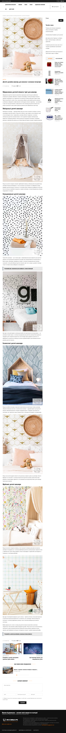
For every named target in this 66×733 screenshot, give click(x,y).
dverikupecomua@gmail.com (48, 725)
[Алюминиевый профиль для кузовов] (49, 73)
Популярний (59, 58)
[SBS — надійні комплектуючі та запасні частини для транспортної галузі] (49, 117)
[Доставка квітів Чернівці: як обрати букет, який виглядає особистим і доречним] (49, 81)
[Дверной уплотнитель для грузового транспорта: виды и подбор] (49, 100)
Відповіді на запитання (25, 730)
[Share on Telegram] (17, 86)
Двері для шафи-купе (7, 724)
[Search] (63, 6)
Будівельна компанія (40, 4)
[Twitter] (58, 1)
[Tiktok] (63, 1)
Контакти (36, 730)
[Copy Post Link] (18, 86)
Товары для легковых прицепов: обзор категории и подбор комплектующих (53, 29)
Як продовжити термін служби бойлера (58, 109)
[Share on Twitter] (13, 86)
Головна (4, 15)
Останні (50, 58)
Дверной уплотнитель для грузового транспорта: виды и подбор (59, 100)
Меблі (26, 4)
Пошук (47, 18)
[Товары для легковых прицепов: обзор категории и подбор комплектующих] (49, 64)
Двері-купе (11, 9)
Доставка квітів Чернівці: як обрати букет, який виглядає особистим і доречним (54, 40)
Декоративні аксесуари (10, 4)
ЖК (6, 9)
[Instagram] (60, 1)
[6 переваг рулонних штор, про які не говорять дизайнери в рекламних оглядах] (49, 91)
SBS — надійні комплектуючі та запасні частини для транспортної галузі (59, 117)
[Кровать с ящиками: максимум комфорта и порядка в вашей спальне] (8, 670)
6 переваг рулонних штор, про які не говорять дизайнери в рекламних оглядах (54, 46)
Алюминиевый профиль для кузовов (54, 34)
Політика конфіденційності (9, 730)
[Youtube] (61, 1)
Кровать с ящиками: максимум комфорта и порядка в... (26, 669)
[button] (4, 671)
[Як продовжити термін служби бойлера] (49, 109)
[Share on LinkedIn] (14, 86)
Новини (20, 4)
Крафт (31, 4)
